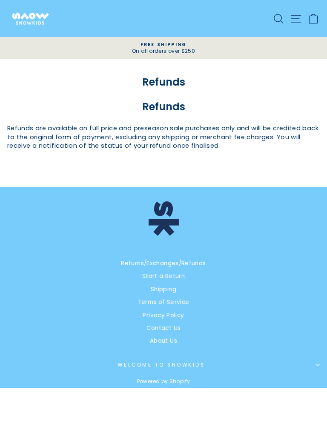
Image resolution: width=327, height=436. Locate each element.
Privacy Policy (163, 315)
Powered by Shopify (163, 381)
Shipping (163, 289)
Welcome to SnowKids (161, 364)
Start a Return (163, 276)
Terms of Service (163, 302)
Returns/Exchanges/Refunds (163, 263)
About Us (163, 341)
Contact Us (163, 328)
